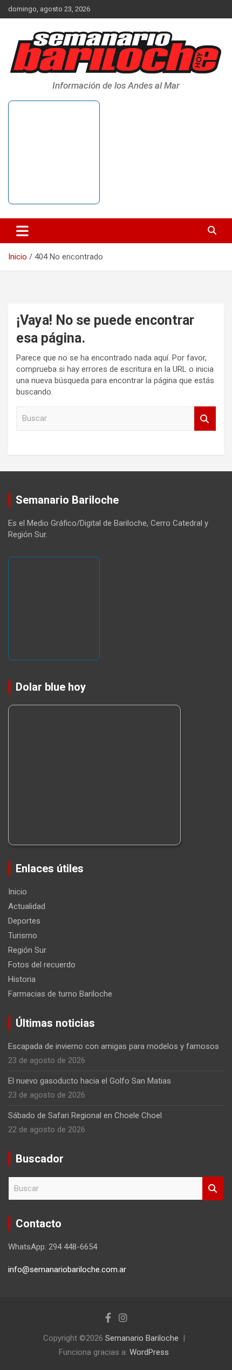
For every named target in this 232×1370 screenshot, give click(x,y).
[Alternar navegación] (22, 230)
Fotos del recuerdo (42, 965)
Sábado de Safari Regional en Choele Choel (85, 1115)
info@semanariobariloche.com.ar (67, 1269)
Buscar (205, 418)
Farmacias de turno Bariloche (60, 994)
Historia (22, 979)
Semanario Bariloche (142, 1338)
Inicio (17, 892)
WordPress (149, 1352)
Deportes (24, 921)
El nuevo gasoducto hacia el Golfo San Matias (89, 1081)
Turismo (22, 935)
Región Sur (27, 950)
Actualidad (26, 906)
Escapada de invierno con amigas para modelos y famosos (113, 1046)
